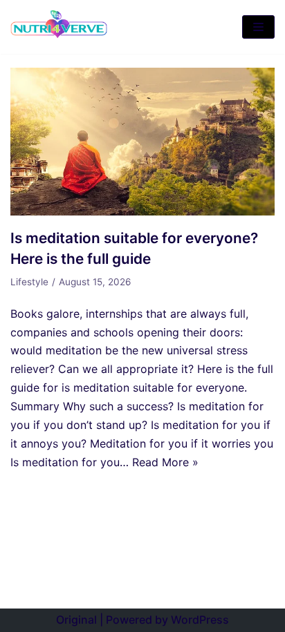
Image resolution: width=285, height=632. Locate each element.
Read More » (165, 462)
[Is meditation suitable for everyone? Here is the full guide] (142, 211)
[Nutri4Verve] (58, 27)
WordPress (200, 619)
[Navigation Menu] (258, 27)
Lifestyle (29, 281)
